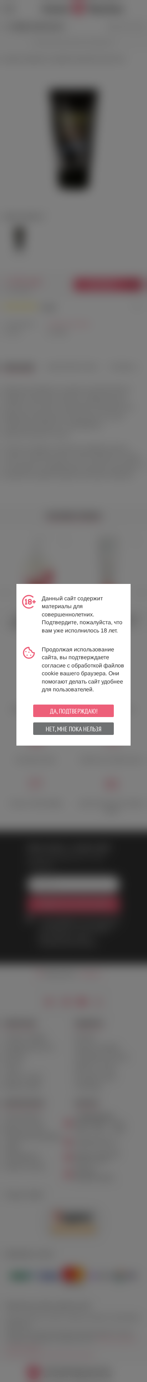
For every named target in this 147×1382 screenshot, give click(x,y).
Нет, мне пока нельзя (73, 729)
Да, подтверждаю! (73, 711)
